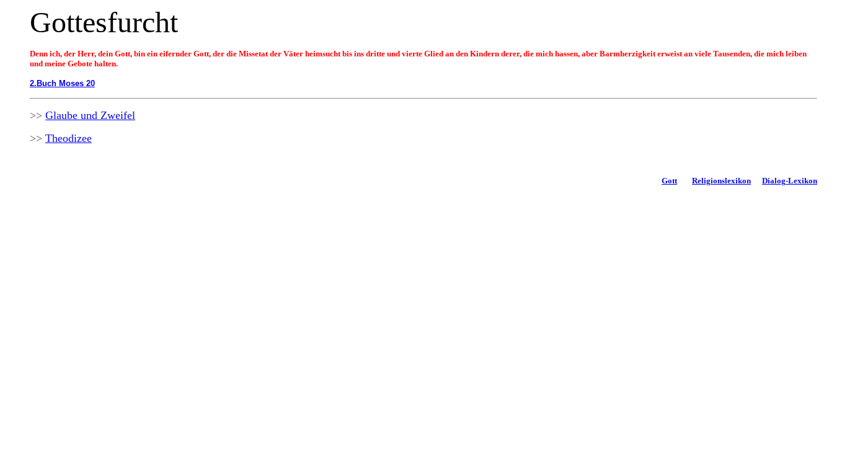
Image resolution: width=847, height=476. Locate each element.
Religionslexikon (721, 180)
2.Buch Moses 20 (62, 83)
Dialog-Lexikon (789, 180)
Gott (669, 180)
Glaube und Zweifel (90, 115)
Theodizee (68, 138)
